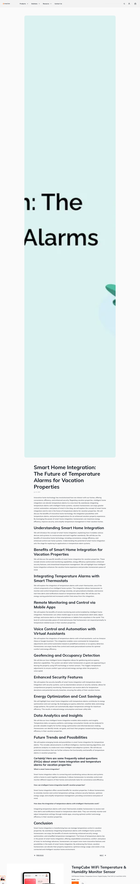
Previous (40, 855)
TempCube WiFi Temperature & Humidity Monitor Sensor (99, 869)
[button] (124, 4)
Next (102, 855)
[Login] (129, 4)
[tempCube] (6, 3)
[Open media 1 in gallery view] (2, 878)
